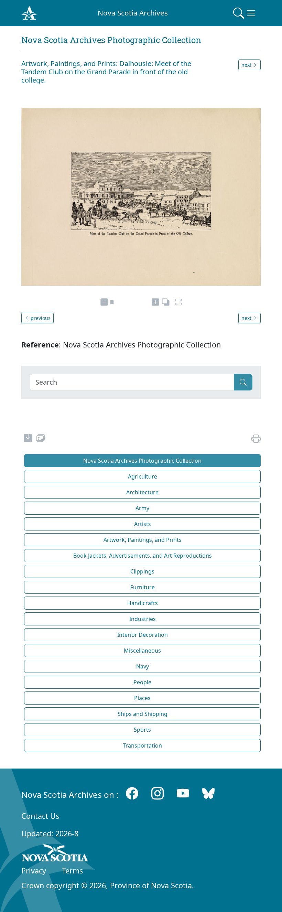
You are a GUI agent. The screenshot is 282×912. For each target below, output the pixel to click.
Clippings (142, 571)
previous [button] (40, 318)
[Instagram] (157, 793)
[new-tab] (28, 439)
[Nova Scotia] (55, 854)
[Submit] (243, 382)
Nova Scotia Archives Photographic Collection (142, 460)
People (142, 682)
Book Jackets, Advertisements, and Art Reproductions (142, 555)
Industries (142, 619)
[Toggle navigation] (245, 13)
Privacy (33, 871)
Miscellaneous (142, 650)
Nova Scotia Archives (133, 13)
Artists (142, 524)
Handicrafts (142, 603)
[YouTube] (183, 793)
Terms (72, 871)
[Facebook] (132, 793)
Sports (142, 729)
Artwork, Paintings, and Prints (143, 540)
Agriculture (142, 476)
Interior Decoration (142, 635)
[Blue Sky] (208, 793)
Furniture (142, 587)
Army (142, 508)
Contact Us (40, 816)
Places (142, 698)
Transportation (142, 745)
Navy (142, 666)
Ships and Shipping (142, 714)
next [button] (247, 65)
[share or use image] (40, 439)
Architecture (142, 492)
